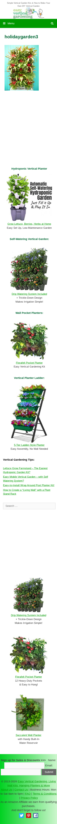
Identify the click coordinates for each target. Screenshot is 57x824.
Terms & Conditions (45, 793)
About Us (6, 789)
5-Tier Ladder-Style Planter (29, 445)
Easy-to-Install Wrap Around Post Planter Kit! (28, 485)
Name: (52, 760)
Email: (49, 765)
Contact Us (21, 789)
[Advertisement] (28, 132)
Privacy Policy (29, 797)
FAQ (28, 793)
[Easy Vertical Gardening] (28, 12)
